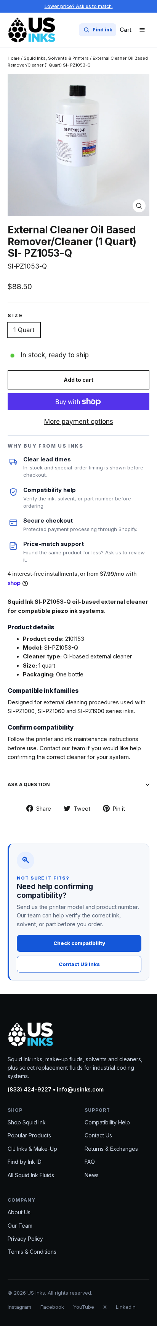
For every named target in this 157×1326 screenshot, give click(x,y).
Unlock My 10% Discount (78, 771)
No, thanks (78, 785)
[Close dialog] (142, 572)
